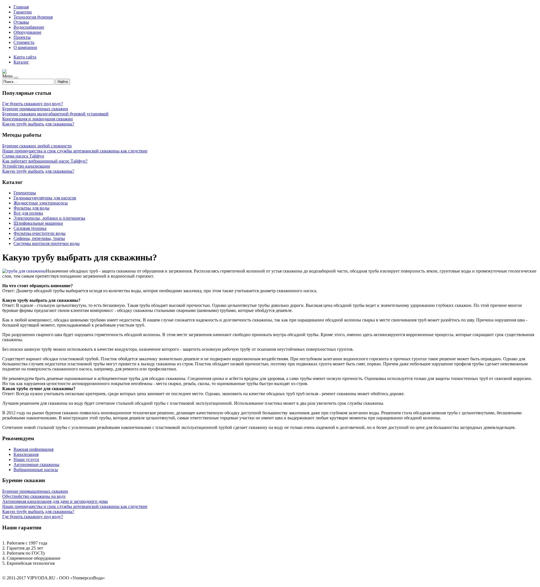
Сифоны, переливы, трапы (39, 238)
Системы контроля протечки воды (47, 243)
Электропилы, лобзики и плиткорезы (49, 218)
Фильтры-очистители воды (40, 233)
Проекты (22, 37)
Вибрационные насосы (36, 469)
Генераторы (25, 192)
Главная (21, 7)
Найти (63, 82)
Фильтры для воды (32, 208)
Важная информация (33, 449)
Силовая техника (30, 228)
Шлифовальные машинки (38, 223)
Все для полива (28, 213)
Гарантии (23, 12)
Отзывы (21, 22)
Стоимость (24, 42)
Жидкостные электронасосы (41, 203)
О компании (25, 47)
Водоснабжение (29, 27)
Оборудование (27, 32)
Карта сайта (25, 57)
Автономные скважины (36, 464)
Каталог (21, 62)
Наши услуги (26, 459)
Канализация (26, 454)
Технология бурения (33, 17)
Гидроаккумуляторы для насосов (45, 197)
